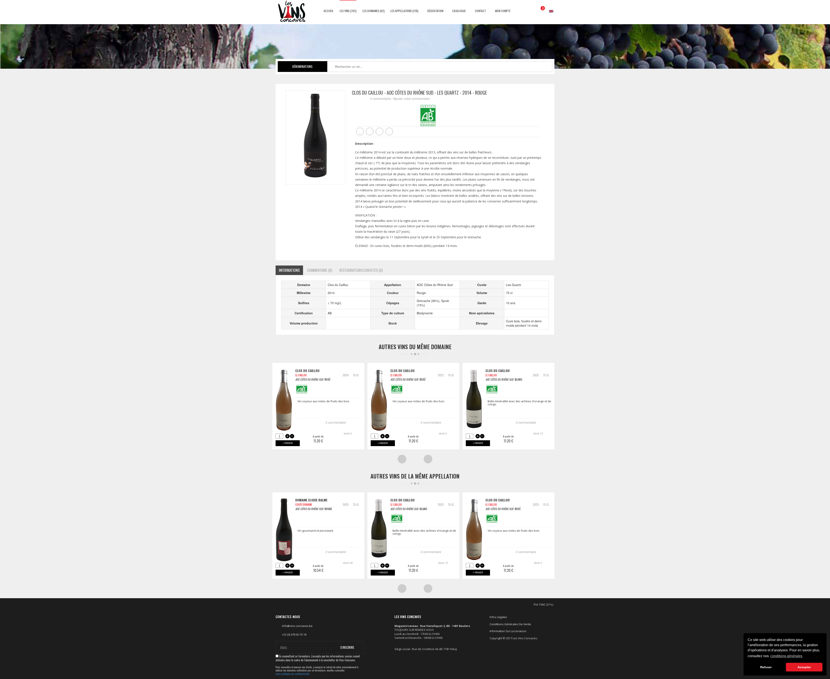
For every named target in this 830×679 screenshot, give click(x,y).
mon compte (502, 10)
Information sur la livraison (508, 631)
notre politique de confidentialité (292, 674)
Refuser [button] (766, 667)
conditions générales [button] (786, 656)
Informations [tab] (289, 270)
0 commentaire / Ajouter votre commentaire (400, 98)
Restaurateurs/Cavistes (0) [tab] (361, 270)
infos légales (498, 617)
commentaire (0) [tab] (319, 270)
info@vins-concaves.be (297, 626)
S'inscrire (347, 647)
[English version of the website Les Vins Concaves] (549, 7)
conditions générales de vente (510, 624)
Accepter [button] (804, 667)
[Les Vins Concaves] (291, 11)
